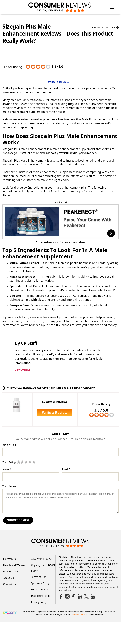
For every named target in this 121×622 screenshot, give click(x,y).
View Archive (24, 369)
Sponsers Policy (40, 583)
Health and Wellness (15, 565)
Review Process (12, 571)
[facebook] (61, 596)
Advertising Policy (41, 559)
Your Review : (10, 486)
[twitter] (86, 596)
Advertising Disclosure (105, 27)
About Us (8, 578)
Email (66, 469)
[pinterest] (73, 596)
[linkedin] (80, 596)
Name (6, 469)
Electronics (9, 559)
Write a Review (58, 82)
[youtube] (92, 596)
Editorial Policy (39, 589)
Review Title (9, 444)
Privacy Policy (38, 602)
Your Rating (9, 462)
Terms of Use (38, 577)
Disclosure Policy (40, 596)
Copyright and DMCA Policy (43, 567)
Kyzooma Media (77, 614)
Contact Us (9, 584)
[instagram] (67, 596)
